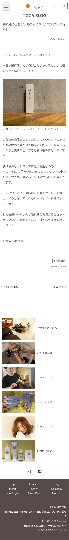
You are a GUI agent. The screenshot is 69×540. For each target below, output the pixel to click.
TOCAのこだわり (47, 328)
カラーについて (45, 402)
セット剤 (62, 266)
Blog (56, 484)
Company (56, 488)
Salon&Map (34, 493)
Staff (34, 488)
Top (12, 484)
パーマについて (45, 426)
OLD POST (13, 287)
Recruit (56, 493)
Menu (12, 488)
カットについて (45, 377)
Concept (34, 484)
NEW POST (59, 287)
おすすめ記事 (44, 352)
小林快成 (54, 266)
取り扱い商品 (59, 261)
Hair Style (12, 493)
